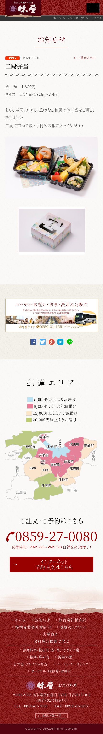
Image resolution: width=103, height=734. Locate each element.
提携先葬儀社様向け (33, 627)
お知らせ (42, 620)
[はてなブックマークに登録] (60, 342)
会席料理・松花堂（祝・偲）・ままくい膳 (51, 649)
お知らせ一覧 (76, 18)
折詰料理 (65, 656)
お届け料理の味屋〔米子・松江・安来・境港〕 (23, 9)
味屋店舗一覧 (52, 715)
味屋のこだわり (73, 627)
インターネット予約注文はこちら (54, 564)
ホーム (57, 18)
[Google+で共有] (52, 342)
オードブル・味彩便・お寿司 (51, 671)
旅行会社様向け (72, 620)
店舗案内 (50, 634)
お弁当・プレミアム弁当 (30, 664)
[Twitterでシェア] (43, 342)
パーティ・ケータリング (72, 664)
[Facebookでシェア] (33, 342)
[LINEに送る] (70, 342)
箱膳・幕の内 (39, 656)
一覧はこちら (86, 58)
